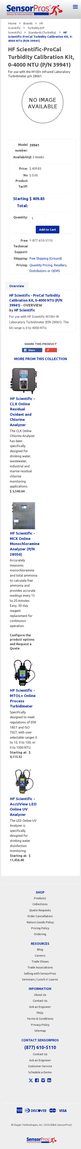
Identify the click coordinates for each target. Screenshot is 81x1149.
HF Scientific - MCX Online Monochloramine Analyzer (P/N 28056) (23, 543)
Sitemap (40, 1030)
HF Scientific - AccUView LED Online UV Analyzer (23, 807)
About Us (40, 994)
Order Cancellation (40, 916)
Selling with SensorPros (40, 973)
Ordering (40, 934)
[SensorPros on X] (31, 1081)
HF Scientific (24, 310)
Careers (40, 955)
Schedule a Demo (40, 1072)
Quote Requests (40, 910)
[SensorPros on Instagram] (43, 1080)
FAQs (40, 1012)
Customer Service (40, 1066)
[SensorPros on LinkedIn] (49, 1080)
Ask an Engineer (40, 1006)
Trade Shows (40, 961)
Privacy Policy (40, 1024)
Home (12, 23)
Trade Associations (40, 967)
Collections (40, 904)
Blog (40, 949)
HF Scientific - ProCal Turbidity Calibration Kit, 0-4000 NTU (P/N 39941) (35, 300)
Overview (16, 286)
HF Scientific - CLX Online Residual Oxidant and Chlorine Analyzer (22, 411)
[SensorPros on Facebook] (37, 1080)
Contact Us (40, 1000)
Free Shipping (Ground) (45, 258)
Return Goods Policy (40, 922)
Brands (28, 23)
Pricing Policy (40, 928)
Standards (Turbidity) (42, 32)
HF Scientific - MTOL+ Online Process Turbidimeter (23, 698)
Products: (40, 898)
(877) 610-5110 (40, 1047)
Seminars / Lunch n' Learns (40, 979)
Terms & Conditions (40, 1018)
